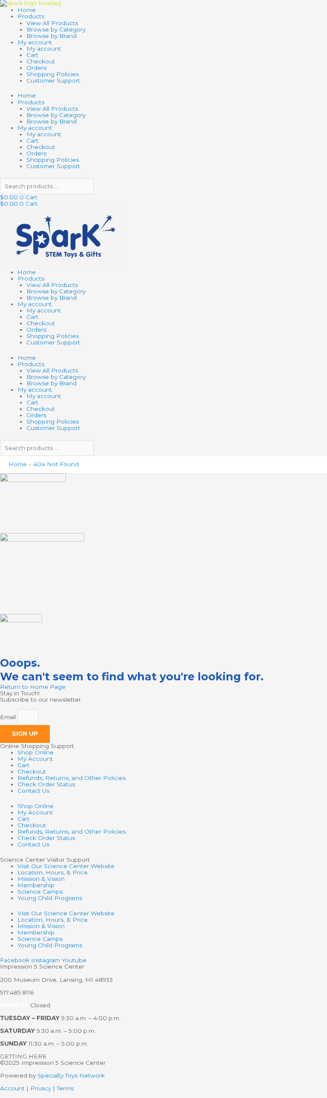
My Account (35, 758)
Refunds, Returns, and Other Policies (71, 777)
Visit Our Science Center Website (66, 866)
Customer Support (53, 80)
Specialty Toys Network (71, 1075)
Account (12, 1088)
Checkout (40, 61)
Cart (32, 55)
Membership (35, 885)
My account (34, 42)
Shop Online (35, 752)
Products (30, 16)
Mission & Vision (41, 878)
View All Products (52, 23)
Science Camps (40, 891)
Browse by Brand (51, 35)
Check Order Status (46, 784)
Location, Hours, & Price (52, 872)
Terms (65, 1088)
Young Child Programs (49, 897)
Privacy (40, 1088)
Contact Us (33, 790)
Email (8, 717)
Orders (36, 67)
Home (26, 9)
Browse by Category (56, 29)
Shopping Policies (52, 74)
